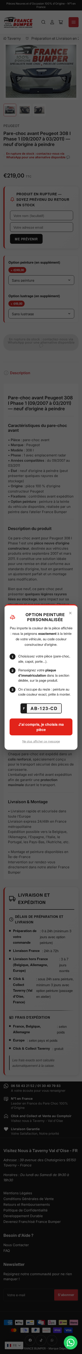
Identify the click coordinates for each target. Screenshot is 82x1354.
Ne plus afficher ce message (41, 741)
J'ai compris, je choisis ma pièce (41, 727)
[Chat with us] (70, 1342)
